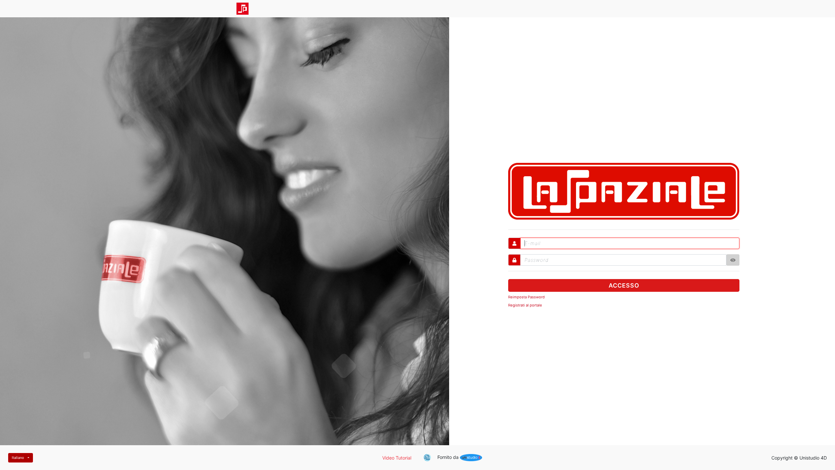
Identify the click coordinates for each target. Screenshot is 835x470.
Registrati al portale (525, 305)
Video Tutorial (396, 458)
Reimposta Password (526, 297)
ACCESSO (624, 285)
